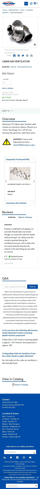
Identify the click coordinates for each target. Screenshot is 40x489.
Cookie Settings (20, 464)
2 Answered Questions (24, 67)
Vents (22, 10)
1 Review (13, 67)
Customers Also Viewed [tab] (16, 203)
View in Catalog (21, 385)
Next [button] (34, 181)
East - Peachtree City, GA (10, 429)
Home (5, 10)
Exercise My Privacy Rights (27, 462)
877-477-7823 (12, 402)
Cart (37, 3)
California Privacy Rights (11, 462)
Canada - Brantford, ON (9, 434)
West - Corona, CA (8, 416)
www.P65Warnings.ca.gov (24, 145)
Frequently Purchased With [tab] (17, 159)
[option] (20, 32)
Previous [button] (6, 181)
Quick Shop (20, 195)
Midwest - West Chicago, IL (11, 424)
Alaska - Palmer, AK (8, 432)
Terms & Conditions (31, 466)
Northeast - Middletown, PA (11, 427)
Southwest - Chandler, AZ (10, 419)
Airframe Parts (13, 10)
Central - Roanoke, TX (9, 421)
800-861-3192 (19, 405)
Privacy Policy (21, 468)
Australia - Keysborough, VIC (11, 437)
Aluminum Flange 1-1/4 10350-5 (19, 184)
